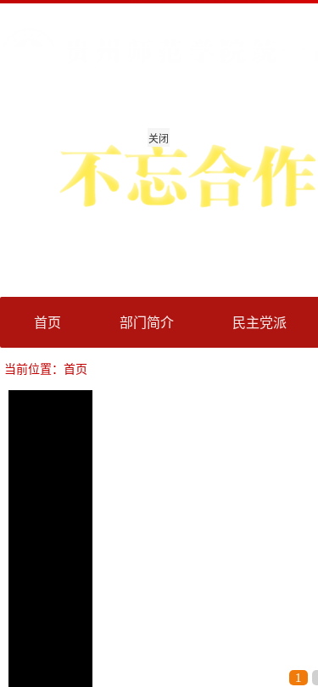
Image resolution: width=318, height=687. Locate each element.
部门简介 (147, 322)
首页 (47, 322)
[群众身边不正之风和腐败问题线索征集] (85, 61)
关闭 (158, 138)
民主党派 (259, 322)
